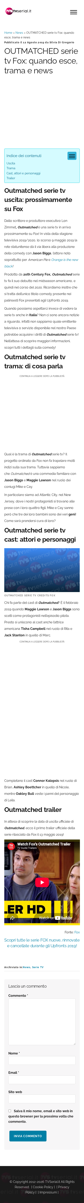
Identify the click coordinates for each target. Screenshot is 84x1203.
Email (13, 1073)
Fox (77, 932)
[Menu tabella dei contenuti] (71, 156)
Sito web (15, 1092)
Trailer (11, 178)
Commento (18, 996)
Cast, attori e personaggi (23, 173)
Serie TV (38, 967)
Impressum (48, 1192)
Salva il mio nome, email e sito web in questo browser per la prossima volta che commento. (40, 1116)
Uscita (11, 163)
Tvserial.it (18, 11)
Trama (11, 168)
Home (8, 32)
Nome (14, 1053)
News (19, 32)
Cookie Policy (43, 1187)
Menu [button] (73, 12)
